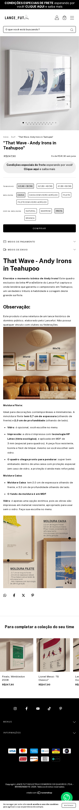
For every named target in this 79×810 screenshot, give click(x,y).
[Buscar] (71, 29)
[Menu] (72, 18)
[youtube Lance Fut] (38, 708)
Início (5, 137)
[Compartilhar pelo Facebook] (14, 595)
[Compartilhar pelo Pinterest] (32, 595)
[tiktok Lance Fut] (50, 708)
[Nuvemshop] (39, 793)
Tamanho (8, 186)
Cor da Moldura (12, 211)
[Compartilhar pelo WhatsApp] (5, 595)
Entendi (69, 805)
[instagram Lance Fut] (15, 708)
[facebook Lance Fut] (27, 708)
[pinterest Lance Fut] (60, 708)
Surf (13, 137)
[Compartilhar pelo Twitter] (24, 595)
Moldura (8, 195)
